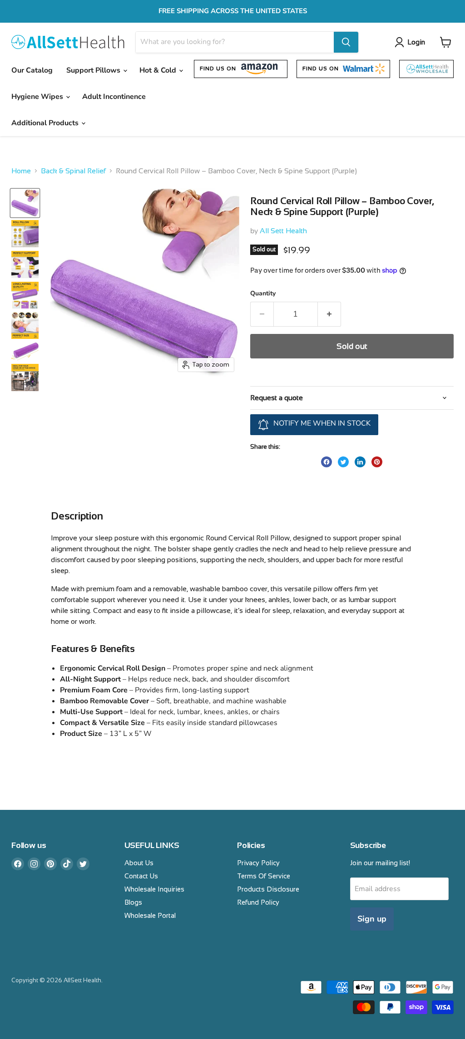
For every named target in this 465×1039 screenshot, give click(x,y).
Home (21, 171)
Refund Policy (258, 902)
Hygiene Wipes (38, 97)
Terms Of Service (263, 876)
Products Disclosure (268, 889)
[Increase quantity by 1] (329, 314)
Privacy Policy (258, 863)
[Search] (346, 42)
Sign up (371, 918)
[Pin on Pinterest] (376, 461)
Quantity (263, 293)
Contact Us (141, 876)
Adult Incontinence (114, 97)
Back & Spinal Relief (73, 171)
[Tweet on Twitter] (343, 461)
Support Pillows (94, 70)
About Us (138, 863)
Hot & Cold (158, 70)
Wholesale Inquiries (154, 889)
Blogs (133, 902)
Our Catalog (32, 70)
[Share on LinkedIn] (360, 461)
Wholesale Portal (150, 915)
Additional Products (45, 123)
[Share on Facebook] (326, 461)
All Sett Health (283, 231)
